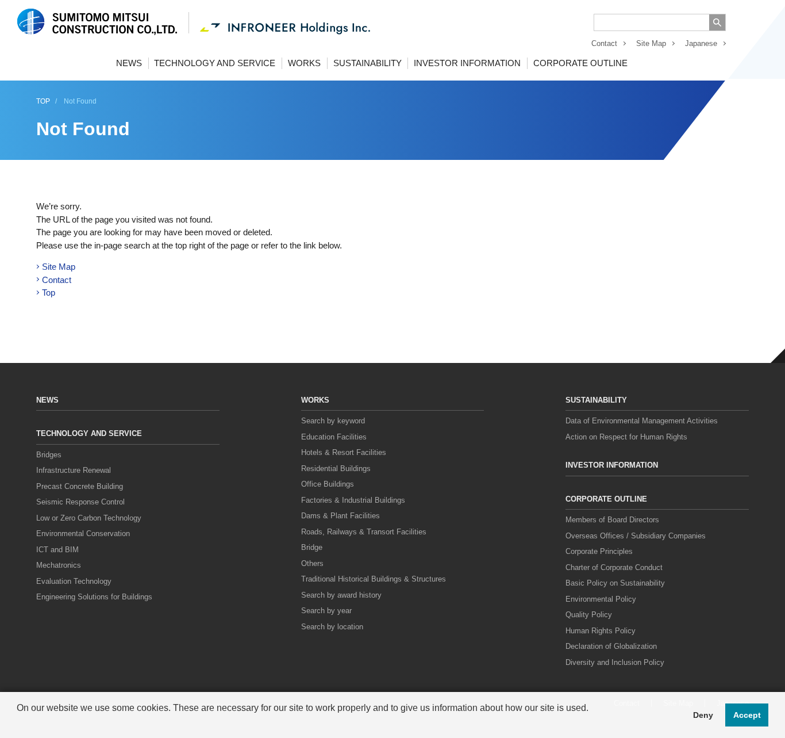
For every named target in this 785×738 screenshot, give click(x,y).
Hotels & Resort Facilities (343, 452)
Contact (604, 43)
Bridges (48, 454)
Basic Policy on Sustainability (615, 583)
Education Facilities (334, 437)
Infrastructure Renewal (73, 470)
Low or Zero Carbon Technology (88, 518)
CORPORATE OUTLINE (580, 63)
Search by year (326, 610)
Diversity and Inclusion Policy (614, 662)
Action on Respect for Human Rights (626, 437)
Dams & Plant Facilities (340, 515)
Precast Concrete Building (79, 486)
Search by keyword (333, 420)
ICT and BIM (57, 549)
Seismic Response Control (80, 502)
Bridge (311, 547)
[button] (18, 723)
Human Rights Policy (600, 630)
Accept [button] (747, 715)
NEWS (129, 63)
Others (312, 563)
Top (48, 292)
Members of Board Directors (612, 519)
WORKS (304, 63)
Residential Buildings (336, 468)
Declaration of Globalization (611, 646)
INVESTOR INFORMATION (467, 63)
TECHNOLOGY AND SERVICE (214, 63)
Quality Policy (588, 614)
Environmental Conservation (83, 533)
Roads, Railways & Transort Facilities (363, 531)
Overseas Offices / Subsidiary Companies (635, 535)
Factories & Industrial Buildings (353, 500)
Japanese (701, 43)
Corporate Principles (599, 551)
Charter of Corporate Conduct (614, 567)
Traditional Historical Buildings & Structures (373, 579)
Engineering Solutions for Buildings (94, 596)
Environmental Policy (600, 599)
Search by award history (341, 595)
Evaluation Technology (73, 581)
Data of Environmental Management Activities (641, 420)
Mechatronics (58, 565)
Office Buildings (327, 484)
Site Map (651, 43)
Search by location (332, 626)
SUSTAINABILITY (367, 63)
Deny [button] (703, 715)
